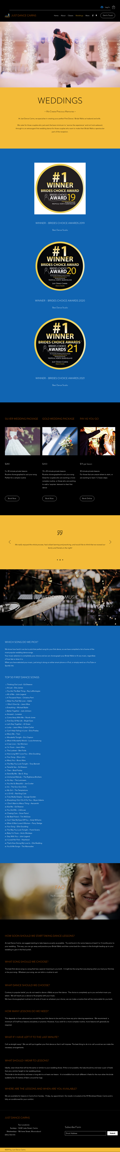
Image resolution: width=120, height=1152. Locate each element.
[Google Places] (96, 15)
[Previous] (10, 542)
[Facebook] (93, 15)
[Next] (110, 542)
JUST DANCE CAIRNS (23, 15)
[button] (113, 7)
